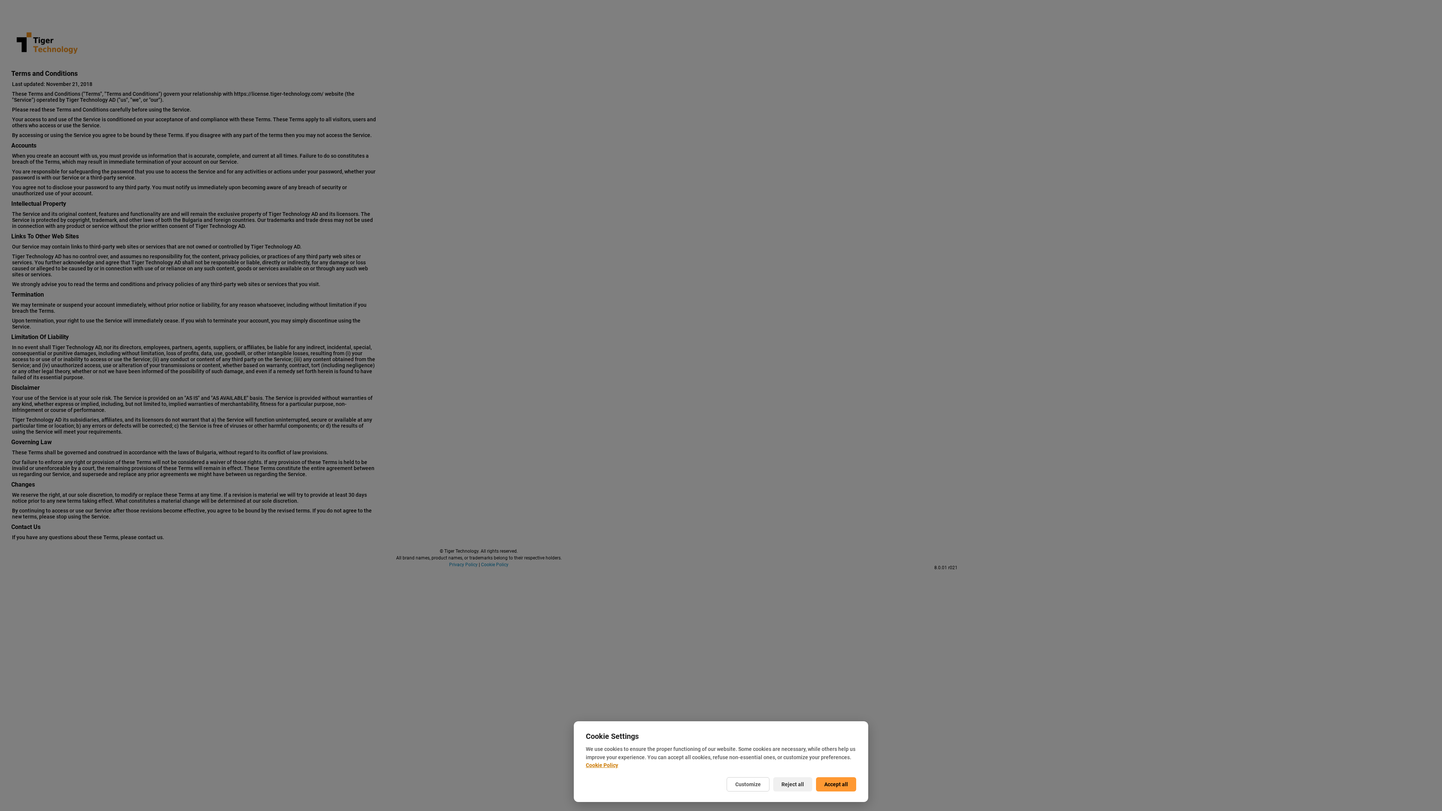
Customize (748, 784)
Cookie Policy (602, 765)
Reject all (792, 784)
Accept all (836, 784)
